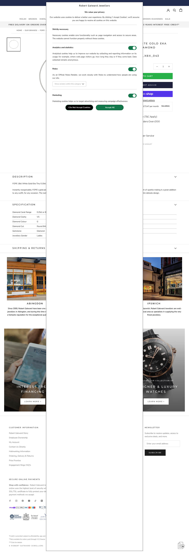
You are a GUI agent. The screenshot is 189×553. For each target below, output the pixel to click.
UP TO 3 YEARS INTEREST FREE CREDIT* (157, 24)
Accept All (109, 107)
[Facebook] (10, 500)
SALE (167, 19)
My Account (14, 442)
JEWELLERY (46, 19)
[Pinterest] (23, 500)
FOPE (42, 30)
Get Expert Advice (145, 85)
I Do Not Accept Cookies (79, 107)
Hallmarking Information (19, 451)
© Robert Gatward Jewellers (26, 546)
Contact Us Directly (17, 446)
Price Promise (15, 460)
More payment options (145, 100)
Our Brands (31, 30)
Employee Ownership (18, 437)
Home (19, 30)
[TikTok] (35, 500)
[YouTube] (29, 500)
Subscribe (155, 453)
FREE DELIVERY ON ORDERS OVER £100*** (32, 24)
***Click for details (15, 542)
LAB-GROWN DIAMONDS (150, 19)
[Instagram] (16, 500)
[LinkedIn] (42, 500)
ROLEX (23, 19)
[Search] (174, 10)
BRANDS (33, 19)
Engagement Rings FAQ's (20, 465)
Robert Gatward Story (18, 433)
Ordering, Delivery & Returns (21, 456)
